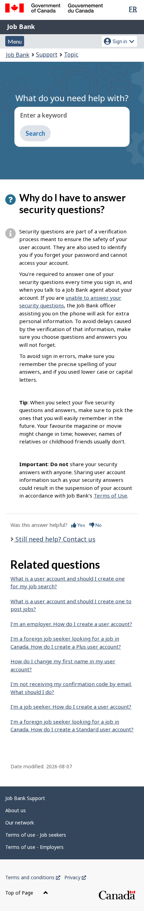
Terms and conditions (32, 877)
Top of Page (20, 892)
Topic (71, 54)
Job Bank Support (25, 798)
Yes (80, 525)
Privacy (75, 877)
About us (15, 810)
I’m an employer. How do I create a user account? (71, 623)
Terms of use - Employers (34, 847)
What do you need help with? (72, 98)
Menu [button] (15, 41)
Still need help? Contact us (54, 539)
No (98, 525)
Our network (19, 822)
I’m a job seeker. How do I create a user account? (70, 706)
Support (46, 54)
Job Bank (21, 26)
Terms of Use (110, 495)
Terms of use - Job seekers (35, 834)
